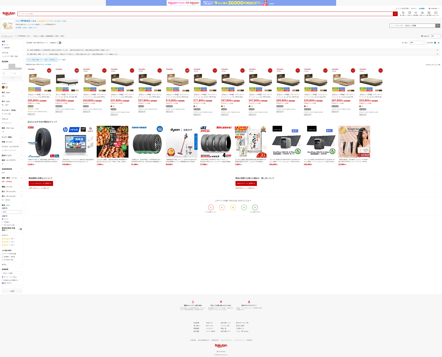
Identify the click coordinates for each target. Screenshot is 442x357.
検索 (12, 78)
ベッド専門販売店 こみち (26, 21)
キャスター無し (7, 114)
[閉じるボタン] (437, 50)
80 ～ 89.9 (5, 105)
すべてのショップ (6, 36)
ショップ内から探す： (398, 25)
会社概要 (18, 27)
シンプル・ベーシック (9, 150)
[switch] (20, 229)
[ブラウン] (3, 87)
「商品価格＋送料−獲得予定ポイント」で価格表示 (40, 43)
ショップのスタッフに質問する (40, 183)
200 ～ (4, 96)
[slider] (2, 69)
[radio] (2, 44)
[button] (434, 9)
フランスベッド (7, 123)
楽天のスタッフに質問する (246, 183)
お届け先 (4, 208)
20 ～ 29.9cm (6, 200)
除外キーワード (7, 283)
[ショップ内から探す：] (437, 26)
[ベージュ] (6, 87)
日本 (3, 172)
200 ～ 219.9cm (7, 181)
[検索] (395, 14)
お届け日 (4, 216)
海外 (8, 205)
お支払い (25, 27)
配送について (33, 27)
